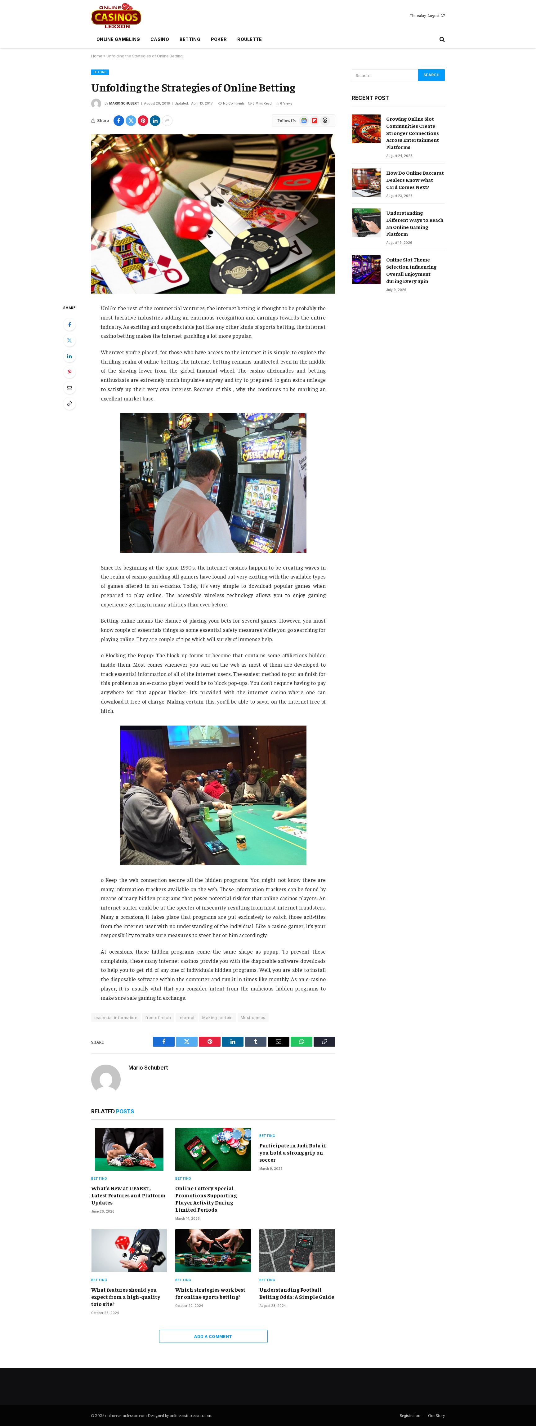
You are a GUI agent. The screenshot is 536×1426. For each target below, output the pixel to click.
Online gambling (118, 39)
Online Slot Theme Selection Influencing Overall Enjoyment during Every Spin (411, 270)
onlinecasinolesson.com (190, 1415)
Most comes (253, 1017)
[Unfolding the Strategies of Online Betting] (213, 214)
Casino (159, 39)
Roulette (249, 39)
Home (96, 56)
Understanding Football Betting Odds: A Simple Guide (296, 1293)
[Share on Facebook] (119, 120)
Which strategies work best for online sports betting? (210, 1293)
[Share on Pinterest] (143, 120)
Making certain (217, 1017)
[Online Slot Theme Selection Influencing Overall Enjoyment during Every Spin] (366, 269)
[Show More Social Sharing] (167, 120)
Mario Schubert (124, 103)
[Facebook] (69, 324)
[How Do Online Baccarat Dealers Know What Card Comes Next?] (366, 182)
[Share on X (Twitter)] (131, 120)
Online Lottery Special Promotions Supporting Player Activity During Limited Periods (206, 1199)
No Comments (233, 103)
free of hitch (158, 1017)
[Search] (441, 40)
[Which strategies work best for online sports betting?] (213, 1250)
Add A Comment (213, 1336)
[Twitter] (69, 340)
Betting (190, 39)
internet (186, 1017)
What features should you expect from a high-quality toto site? (125, 1296)
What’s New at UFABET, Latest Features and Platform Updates (128, 1195)
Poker (219, 39)
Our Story (436, 1415)
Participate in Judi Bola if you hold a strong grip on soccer (292, 1152)
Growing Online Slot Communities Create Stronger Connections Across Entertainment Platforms (412, 132)
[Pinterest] (69, 372)
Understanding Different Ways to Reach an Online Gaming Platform (414, 223)
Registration (410, 1415)
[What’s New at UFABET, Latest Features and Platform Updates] (129, 1149)
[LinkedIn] (69, 356)
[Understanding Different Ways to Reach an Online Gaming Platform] (366, 222)
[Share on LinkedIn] (155, 120)
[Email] (69, 388)
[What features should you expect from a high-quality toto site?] (129, 1250)
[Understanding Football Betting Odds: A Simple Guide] (297, 1250)
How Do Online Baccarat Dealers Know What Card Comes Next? (415, 179)
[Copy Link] (69, 403)
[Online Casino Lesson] (116, 15)
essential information (115, 1017)
